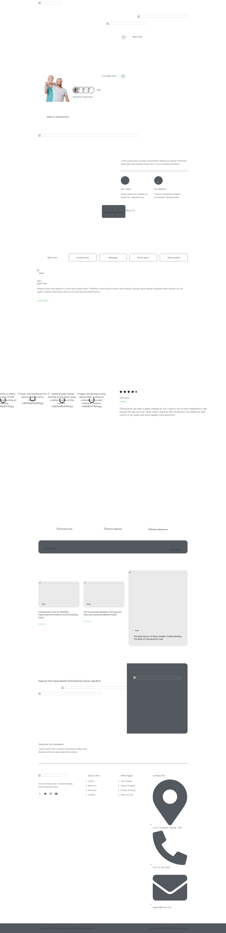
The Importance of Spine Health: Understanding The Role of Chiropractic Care (158, 637)
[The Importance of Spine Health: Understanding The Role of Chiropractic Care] (158, 608)
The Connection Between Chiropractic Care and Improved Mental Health (102, 613)
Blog (44, 604)
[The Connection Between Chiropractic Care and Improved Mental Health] (104, 594)
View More (175, 549)
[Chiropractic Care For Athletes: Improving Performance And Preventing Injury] (59, 594)
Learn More (42, 300)
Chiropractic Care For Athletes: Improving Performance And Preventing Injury (58, 615)
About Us (130, 210)
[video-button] (123, 37)
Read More (42, 624)
